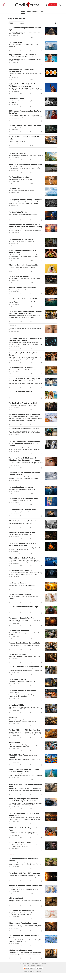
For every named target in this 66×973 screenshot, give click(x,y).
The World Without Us (17, 153)
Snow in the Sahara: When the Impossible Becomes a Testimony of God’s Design (24, 415)
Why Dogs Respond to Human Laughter (23, 265)
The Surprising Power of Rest (20, 594)
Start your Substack (30, 968)
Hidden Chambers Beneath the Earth (22, 287)
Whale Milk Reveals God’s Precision (22, 558)
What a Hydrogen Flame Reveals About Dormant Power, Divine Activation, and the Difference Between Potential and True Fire (25, 708)
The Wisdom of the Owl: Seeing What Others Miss (22, 681)
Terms (33, 965)
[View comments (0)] (20, 50)
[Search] (42, 4)
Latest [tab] (11, 23)
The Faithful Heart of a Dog (19, 177)
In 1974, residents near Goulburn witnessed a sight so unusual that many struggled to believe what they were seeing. (24, 477)
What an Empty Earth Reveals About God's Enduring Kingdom (26, 155)
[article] (33, 32)
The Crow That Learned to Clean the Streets (25, 667)
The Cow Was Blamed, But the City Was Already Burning (24, 814)
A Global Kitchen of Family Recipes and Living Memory (24, 645)
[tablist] (17, 23)
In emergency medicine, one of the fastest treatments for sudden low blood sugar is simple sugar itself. (24, 316)
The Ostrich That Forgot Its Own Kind (23, 403)
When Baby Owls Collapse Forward (22, 532)
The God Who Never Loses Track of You (24, 429)
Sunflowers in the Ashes (18, 583)
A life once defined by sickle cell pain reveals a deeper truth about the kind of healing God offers (25, 745)
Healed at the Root (16, 742)
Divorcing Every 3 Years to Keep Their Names (23, 354)
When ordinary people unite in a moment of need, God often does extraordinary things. (25, 32)
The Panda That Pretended (19, 630)
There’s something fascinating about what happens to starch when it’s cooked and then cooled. (25, 695)
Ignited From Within (16, 705)
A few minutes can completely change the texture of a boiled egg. (25, 74)
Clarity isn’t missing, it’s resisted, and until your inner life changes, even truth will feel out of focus (24, 913)
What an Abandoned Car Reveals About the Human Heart (24, 278)
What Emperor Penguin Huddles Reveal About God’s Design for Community (23, 800)
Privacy (29, 965)
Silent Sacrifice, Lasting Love (20, 842)
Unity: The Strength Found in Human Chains (25, 165)
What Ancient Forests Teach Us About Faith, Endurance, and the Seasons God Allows (25, 621)
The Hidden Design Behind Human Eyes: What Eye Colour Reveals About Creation (24, 459)
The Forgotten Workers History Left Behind (25, 200)
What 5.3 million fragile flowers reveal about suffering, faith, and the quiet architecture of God (25, 940)
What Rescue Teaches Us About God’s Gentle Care (22, 370)
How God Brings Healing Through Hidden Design (22, 585)
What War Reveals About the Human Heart (20, 523)
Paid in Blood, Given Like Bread (20, 950)
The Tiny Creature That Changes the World (25, 126)
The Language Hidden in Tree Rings (22, 618)
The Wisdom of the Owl (17, 679)
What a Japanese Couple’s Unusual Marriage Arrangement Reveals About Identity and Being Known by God (25, 358)
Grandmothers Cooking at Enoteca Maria (24, 643)
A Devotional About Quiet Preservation (19, 512)
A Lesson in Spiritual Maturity (17, 141)
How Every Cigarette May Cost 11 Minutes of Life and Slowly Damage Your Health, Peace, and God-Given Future (25, 573)
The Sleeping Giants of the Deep (21, 487)
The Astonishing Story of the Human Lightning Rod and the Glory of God (25, 101)
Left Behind (13, 717)
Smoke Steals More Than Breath (21, 570)
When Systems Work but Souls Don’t (23, 923)
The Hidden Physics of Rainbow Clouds (23, 498)
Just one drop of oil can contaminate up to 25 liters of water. (25, 383)
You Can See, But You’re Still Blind (21, 911)
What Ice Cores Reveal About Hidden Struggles (21, 190)
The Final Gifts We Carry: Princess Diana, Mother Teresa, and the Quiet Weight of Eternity (24, 443)
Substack (26, 971)
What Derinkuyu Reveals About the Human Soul (22, 290)
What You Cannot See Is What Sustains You (25, 886)
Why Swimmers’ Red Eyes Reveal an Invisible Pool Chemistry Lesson (22, 56)
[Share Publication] (46, 4)
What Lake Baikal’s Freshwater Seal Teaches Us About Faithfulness (23, 45)
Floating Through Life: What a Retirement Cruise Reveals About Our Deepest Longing (25, 226)
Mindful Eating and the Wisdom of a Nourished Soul (22, 251)
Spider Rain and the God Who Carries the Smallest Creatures (24, 474)
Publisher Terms (42, 963)
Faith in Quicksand (16, 898)
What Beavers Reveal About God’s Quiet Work (21, 241)
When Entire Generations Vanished (22, 521)
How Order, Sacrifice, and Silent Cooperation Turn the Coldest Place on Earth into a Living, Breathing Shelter (25, 803)
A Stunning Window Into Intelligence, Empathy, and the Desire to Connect (24, 301)
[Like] (10, 505)
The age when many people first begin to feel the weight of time (25, 328)
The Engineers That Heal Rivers (21, 239)
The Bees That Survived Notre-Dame (23, 510)
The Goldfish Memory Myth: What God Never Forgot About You (23, 544)
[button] (23, 12)
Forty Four (12, 326)
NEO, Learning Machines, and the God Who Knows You (25, 112)
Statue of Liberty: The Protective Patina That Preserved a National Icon (24, 85)
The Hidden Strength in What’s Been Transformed (22, 691)
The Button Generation (17, 654)
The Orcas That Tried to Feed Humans (23, 299)
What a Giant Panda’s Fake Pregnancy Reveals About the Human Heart (24, 633)
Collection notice (39, 965)
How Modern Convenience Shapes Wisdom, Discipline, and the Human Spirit (25, 657)
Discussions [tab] (21, 23)
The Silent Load (14, 188)
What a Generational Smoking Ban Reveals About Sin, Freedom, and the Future (23, 215)
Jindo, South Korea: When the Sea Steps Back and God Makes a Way (24, 771)
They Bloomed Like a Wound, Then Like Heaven (24, 937)
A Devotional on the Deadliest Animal (19, 128)
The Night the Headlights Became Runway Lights (25, 29)
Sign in (61, 5)
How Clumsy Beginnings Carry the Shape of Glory (25, 785)
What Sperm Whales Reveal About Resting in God (22, 489)
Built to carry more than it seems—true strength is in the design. (24, 760)
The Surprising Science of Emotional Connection (22, 267)
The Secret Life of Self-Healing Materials (24, 730)
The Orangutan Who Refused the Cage (23, 607)
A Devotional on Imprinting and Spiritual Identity (22, 405)
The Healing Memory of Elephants (21, 367)
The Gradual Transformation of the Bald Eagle (24, 138)
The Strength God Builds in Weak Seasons (20, 534)
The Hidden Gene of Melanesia (20, 392)
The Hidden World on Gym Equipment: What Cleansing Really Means (25, 339)
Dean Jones (15, 600)
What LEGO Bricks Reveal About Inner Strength (23, 756)
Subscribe (53, 5)
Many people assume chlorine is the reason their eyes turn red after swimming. (25, 59)
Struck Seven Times (16, 98)
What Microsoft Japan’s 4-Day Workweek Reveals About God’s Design (24, 597)
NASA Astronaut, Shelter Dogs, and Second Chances (25, 829)
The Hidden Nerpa (15, 42)
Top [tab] (15, 23)
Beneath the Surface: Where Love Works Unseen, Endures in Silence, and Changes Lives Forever (25, 845)
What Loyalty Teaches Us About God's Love (20, 179)
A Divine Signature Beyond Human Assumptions (22, 394)
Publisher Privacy (34, 963)
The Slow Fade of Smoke (18, 212)
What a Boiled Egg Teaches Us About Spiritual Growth (23, 70)
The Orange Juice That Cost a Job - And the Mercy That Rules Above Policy (25, 312)
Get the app (39, 968)
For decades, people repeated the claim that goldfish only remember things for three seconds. (24, 548)
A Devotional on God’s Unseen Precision (20, 500)
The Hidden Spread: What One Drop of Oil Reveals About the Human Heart (24, 380)
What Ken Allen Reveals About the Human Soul (21, 609)
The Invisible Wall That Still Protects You (24, 873)
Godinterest (15, 35)
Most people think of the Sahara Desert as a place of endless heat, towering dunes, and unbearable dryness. (25, 419)
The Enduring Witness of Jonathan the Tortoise (23, 860)
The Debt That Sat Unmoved (19, 276)
